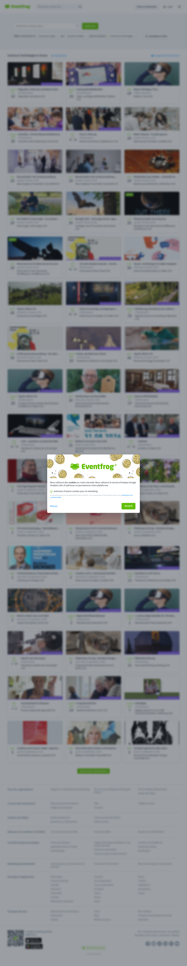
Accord (128, 506)
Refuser (54, 506)
